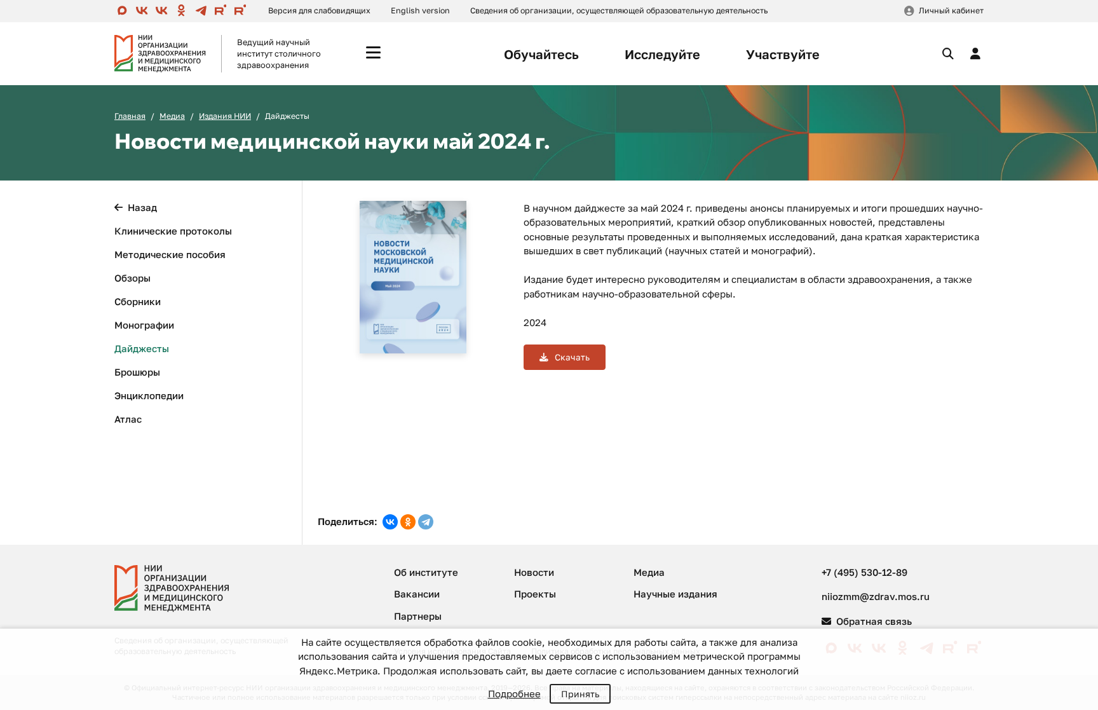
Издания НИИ (225, 116)
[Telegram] (425, 521)
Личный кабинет (951, 10)
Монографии (144, 325)
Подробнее (514, 693)
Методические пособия (170, 254)
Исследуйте (662, 54)
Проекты (535, 593)
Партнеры (418, 616)
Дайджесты (141, 348)
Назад (142, 207)
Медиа (172, 116)
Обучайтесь (541, 54)
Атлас (128, 419)
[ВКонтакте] (390, 521)
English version (420, 10)
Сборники (137, 301)
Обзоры (132, 277)
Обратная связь (873, 621)
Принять (580, 693)
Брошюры (137, 372)
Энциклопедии (149, 395)
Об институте (426, 572)
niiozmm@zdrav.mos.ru (876, 596)
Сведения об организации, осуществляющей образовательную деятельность (619, 10)
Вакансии (417, 593)
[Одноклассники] (408, 521)
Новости (534, 572)
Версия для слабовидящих (319, 10)
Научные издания (675, 593)
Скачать (571, 357)
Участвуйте (783, 54)
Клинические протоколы (173, 230)
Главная (130, 116)
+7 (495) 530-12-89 (864, 572)
